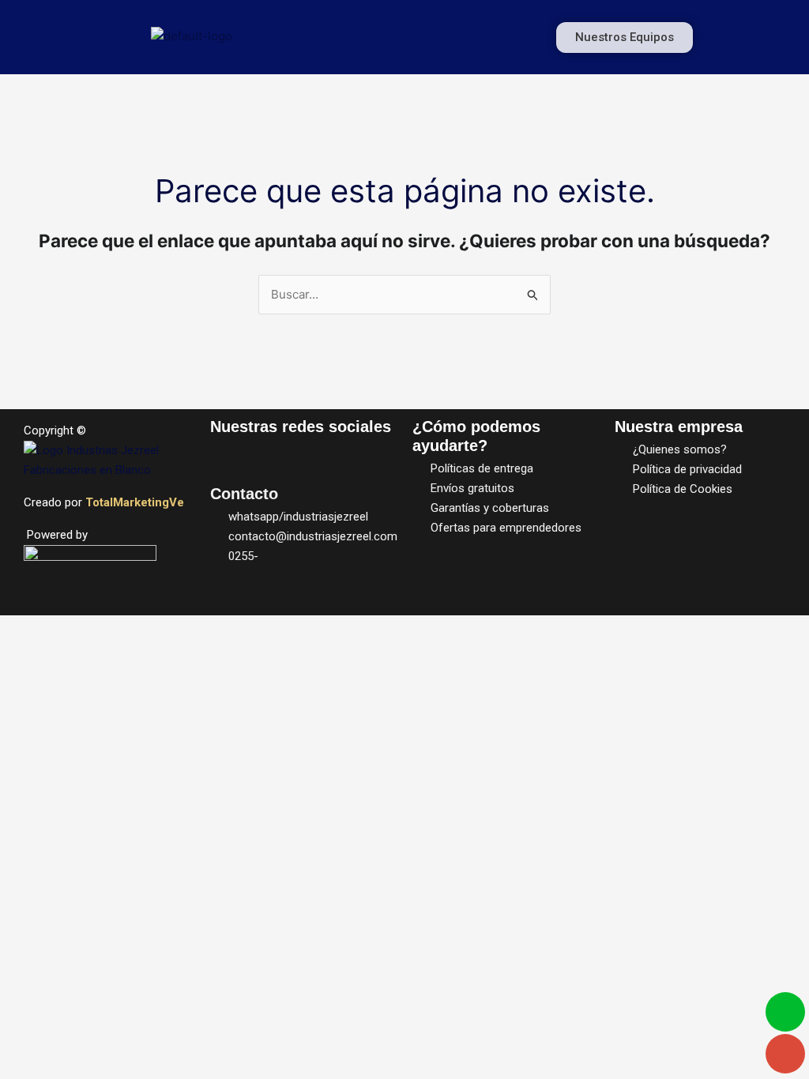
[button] (429, 37)
